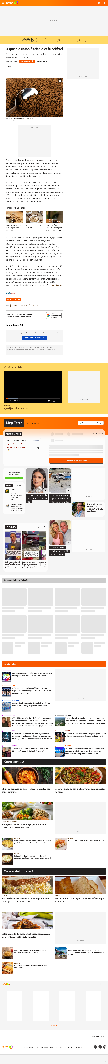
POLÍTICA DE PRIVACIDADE (73, 1047)
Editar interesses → (97, 433)
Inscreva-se (12, 478)
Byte (13, 731)
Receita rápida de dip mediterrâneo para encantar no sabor (80, 790)
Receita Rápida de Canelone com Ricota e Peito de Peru (86, 842)
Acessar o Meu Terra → (34, 423)
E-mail (99, 3)
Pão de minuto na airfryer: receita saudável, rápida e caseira (80, 900)
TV (12, 670)
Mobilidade (68, 715)
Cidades (67, 731)
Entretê (14, 746)
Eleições (14, 685)
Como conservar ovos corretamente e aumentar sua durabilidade (32, 967)
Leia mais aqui (55, 285)
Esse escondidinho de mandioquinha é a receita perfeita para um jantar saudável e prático (32, 842)
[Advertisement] (71, 859)
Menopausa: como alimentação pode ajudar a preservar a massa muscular (24, 826)
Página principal (12, 3)
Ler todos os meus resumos (76, 461)
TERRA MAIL (69, 3)
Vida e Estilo (35, 305)
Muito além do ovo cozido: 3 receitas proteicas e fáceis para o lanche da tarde (25, 900)
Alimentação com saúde (9, 821)
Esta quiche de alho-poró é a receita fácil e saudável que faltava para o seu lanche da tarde (33, 857)
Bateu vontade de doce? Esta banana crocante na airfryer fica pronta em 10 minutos (26, 935)
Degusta (24, 305)
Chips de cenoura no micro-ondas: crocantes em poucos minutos (26, 790)
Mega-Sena (15, 700)
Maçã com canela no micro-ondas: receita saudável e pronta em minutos (30, 951)
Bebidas (14, 305)
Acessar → (20, 485)
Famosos (15, 715)
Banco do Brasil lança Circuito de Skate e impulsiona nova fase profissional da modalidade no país (86, 952)
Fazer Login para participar (34, 338)
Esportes (71, 948)
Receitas (4, 786)
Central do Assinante (84, 3)
